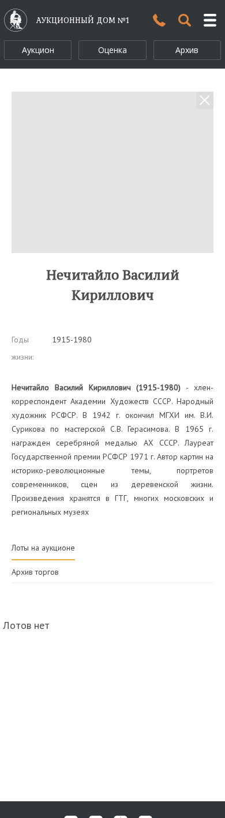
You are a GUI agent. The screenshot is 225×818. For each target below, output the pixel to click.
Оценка (112, 49)
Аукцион (38, 49)
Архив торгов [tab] (35, 572)
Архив (186, 49)
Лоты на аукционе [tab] (43, 547)
